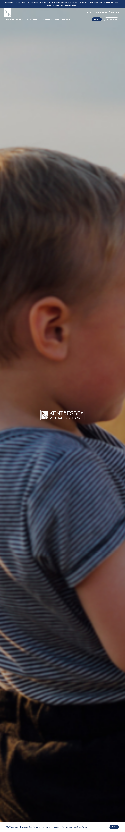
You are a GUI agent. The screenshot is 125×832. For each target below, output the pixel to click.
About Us (64, 19)
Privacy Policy (81, 827)
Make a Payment (101, 12)
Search (90, 12)
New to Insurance (32, 19)
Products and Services (12, 19)
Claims (96, 19)
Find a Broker (111, 19)
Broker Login (115, 12)
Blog (57, 19)
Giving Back (46, 19)
